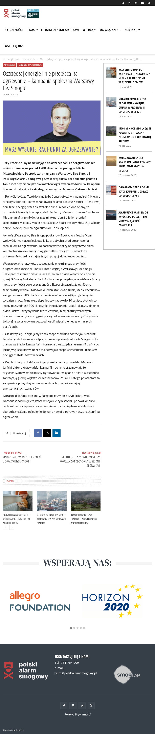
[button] (123, 2)
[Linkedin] (142, 3)
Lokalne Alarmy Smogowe (60, 30)
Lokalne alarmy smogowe (30, 64)
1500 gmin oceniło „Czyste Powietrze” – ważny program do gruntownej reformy (84, 519)
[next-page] (11, 527)
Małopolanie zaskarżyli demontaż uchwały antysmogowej (22, 459)
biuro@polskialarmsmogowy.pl (75, 673)
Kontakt (131, 30)
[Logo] (21, 14)
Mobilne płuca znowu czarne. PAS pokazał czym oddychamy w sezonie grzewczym (80, 461)
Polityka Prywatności (77, 714)
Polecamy (10, 481)
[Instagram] (136, 3)
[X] (149, 3)
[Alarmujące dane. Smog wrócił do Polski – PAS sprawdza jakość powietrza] (111, 215)
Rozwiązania (108, 30)
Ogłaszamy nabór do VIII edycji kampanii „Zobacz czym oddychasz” (134, 191)
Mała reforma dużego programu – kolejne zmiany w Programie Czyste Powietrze (51, 519)
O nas (30, 30)
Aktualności (14, 30)
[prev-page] (5, 527)
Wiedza (88, 30)
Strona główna (11, 59)
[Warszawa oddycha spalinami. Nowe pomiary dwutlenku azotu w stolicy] (111, 161)
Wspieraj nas (14, 46)
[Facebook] (129, 3)
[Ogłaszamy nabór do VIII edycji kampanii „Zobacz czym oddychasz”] (111, 190)
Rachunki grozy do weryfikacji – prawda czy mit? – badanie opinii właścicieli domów (16, 519)
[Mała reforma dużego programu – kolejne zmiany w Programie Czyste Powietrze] (51, 501)
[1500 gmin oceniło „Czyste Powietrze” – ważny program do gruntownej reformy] (86, 501)
